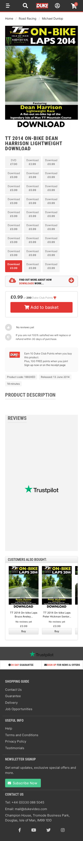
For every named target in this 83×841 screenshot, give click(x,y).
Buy (23, 631)
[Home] (42, 8)
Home (9, 18)
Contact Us (13, 690)
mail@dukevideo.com (31, 809)
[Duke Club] (14, 356)
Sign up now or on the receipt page (45, 365)
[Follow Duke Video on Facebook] (19, 830)
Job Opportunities (18, 709)
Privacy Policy (15, 741)
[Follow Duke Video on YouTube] (33, 830)
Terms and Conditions (21, 735)
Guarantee (13, 696)
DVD (13, 162)
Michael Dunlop (52, 18)
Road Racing (27, 18)
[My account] (57, 6)
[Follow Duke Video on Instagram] (63, 830)
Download (32, 162)
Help (8, 728)
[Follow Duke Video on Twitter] (48, 830)
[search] (25, 6)
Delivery (11, 703)
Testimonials (14, 748)
